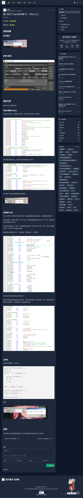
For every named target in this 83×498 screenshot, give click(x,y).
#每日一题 (70, 199)
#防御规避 (76, 168)
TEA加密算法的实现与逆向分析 (66, 69)
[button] (68, 493)
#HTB (61, 210)
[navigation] (11, 438)
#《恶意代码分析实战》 (65, 166)
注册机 (62, 29)
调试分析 (61, 21)
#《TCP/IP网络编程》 (65, 174)
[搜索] (77, 2)
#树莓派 (70, 155)
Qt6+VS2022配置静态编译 (65, 81)
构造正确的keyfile (65, 24)
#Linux (69, 202)
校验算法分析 (64, 27)
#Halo (70, 204)
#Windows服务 (75, 193)
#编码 (67, 193)
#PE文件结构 (63, 204)
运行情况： (64, 15)
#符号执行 (62, 207)
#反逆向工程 (63, 171)
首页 (9, 2)
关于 (14, 2)
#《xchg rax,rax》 (73, 171)
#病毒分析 (62, 199)
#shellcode (68, 177)
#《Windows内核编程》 (65, 168)
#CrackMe (5, 17)
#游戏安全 (72, 188)
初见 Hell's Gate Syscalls (65, 111)
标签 (25, 2)
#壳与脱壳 (74, 196)
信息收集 (61, 12)
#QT (61, 177)
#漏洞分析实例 (63, 180)
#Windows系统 (63, 163)
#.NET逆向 (74, 182)
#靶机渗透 (62, 149)
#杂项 (61, 193)
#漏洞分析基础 (63, 188)
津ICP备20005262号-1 (41, 487)
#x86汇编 (62, 185)
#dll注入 (67, 152)
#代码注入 (75, 152)
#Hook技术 (62, 155)
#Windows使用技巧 (64, 196)
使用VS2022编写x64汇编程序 (66, 64)
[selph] (4, 10)
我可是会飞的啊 (33, 489)
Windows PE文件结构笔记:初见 (67, 86)
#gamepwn (69, 210)
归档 (29, 2)
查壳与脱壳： (64, 18)
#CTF (77, 199)
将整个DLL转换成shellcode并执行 (67, 92)
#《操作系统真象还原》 (65, 157)
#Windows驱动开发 (64, 191)
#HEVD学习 (70, 185)
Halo (56, 489)
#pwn (69, 207)
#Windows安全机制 (64, 182)
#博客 (61, 152)
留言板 (19, 2)
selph (8, 9)
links (34, 2)
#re (75, 207)
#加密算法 (62, 202)
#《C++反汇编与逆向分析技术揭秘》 (68, 160)
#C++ (73, 191)
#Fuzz (76, 210)
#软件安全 (75, 174)
